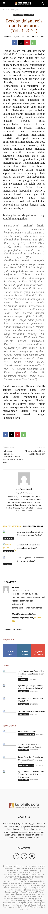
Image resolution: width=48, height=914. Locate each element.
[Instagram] (24, 856)
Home (5, 9)
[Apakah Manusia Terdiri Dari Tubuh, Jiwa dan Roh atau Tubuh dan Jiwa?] (9, 775)
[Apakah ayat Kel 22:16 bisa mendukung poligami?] (9, 547)
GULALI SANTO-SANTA (26, 734)
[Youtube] (32, 856)
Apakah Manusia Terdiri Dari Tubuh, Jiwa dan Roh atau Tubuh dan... (31, 774)
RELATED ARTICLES (12, 526)
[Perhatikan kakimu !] (9, 734)
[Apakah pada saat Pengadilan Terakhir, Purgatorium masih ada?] (9, 674)
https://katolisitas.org (24, 493)
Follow (24, 645)
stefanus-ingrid (12, 37)
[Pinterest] (27, 42)
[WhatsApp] (33, 42)
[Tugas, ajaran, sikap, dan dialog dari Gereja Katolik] (9, 747)
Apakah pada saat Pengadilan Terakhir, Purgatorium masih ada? (31, 674)
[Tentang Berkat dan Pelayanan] (9, 714)
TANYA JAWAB (15, 9)
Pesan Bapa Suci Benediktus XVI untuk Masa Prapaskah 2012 (30, 760)
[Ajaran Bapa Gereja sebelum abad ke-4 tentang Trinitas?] (9, 689)
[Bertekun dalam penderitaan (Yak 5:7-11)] (9, 701)
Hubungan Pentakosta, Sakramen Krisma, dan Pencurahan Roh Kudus (13, 457)
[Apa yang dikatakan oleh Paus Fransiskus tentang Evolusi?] (9, 535)
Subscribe (38, 645)
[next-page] (8, 570)
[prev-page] (4, 570)
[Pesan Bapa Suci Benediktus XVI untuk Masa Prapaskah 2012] (9, 760)
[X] (21, 42)
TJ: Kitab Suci (29, 15)
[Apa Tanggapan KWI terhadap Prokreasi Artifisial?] (9, 560)
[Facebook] (14, 42)
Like (9, 645)
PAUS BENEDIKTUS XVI (26, 765)
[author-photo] (24, 485)
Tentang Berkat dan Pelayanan (31, 711)
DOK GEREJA (7, 564)
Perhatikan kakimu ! (27, 731)
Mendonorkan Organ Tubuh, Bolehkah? (35, 452)
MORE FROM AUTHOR (33, 526)
